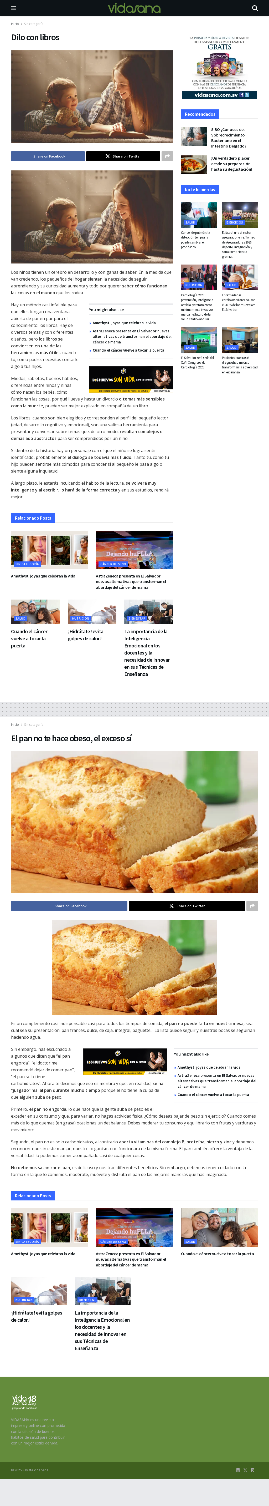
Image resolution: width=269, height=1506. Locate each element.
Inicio (15, 24)
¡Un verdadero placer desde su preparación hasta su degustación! (231, 163)
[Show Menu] (13, 8)
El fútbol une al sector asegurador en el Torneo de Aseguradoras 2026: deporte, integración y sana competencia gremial (238, 244)
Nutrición (80, 618)
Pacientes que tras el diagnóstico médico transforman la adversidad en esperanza (240, 365)
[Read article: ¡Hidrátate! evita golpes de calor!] (92, 612)
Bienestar (137, 618)
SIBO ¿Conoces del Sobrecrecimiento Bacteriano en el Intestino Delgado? (228, 138)
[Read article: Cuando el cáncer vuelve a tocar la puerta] (35, 612)
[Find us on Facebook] (238, 1470)
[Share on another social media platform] (167, 156)
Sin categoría (33, 24)
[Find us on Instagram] (252, 1470)
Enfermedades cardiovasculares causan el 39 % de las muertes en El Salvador (239, 302)
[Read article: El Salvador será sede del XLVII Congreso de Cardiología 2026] (199, 340)
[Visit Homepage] (134, 8)
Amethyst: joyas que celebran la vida (124, 322)
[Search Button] (255, 8)
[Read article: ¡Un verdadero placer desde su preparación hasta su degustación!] (194, 164)
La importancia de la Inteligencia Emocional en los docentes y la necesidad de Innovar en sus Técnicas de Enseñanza (147, 652)
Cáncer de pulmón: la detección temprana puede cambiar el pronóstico (195, 239)
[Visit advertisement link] (131, 379)
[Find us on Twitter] (245, 1470)
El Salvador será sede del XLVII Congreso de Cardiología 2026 (197, 362)
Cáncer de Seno (113, 564)
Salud (20, 618)
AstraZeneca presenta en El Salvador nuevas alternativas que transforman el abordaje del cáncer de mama (132, 336)
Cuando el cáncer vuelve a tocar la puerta (128, 350)
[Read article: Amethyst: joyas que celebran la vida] (49, 550)
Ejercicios (234, 222)
